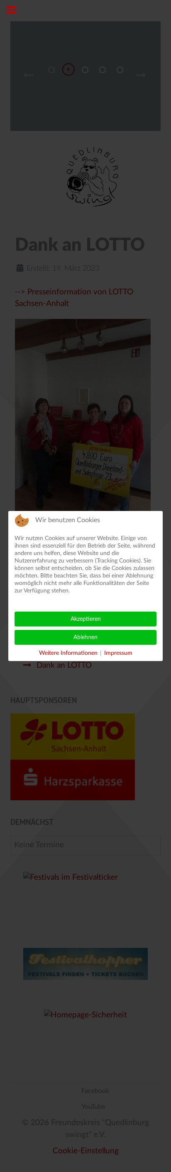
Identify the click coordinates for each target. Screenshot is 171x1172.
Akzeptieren (86, 619)
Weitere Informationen (68, 653)
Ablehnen (85, 637)
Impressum (118, 653)
